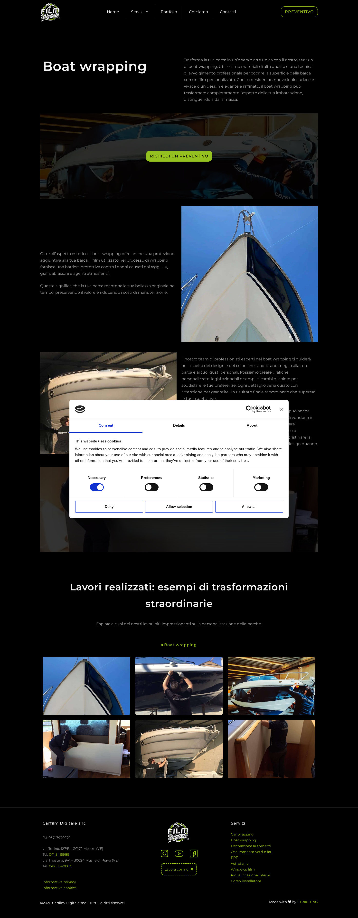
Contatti (228, 11)
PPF (234, 857)
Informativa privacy (59, 882)
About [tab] (252, 425)
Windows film (243, 869)
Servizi (137, 11)
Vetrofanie (239, 863)
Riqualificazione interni (250, 875)
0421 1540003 (60, 866)
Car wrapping (242, 834)
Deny (109, 507)
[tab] (179, 645)
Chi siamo (198, 11)
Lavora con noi (177, 869)
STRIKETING (307, 902)
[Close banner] (281, 409)
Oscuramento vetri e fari (252, 852)
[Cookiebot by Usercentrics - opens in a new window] (249, 409)
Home (113, 11)
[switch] (152, 487)
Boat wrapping (243, 840)
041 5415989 (59, 854)
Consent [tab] (106, 425)
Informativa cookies (59, 888)
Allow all (249, 507)
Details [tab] (179, 425)
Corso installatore (246, 881)
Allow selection (179, 507)
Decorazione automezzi (251, 846)
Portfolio (169, 11)
